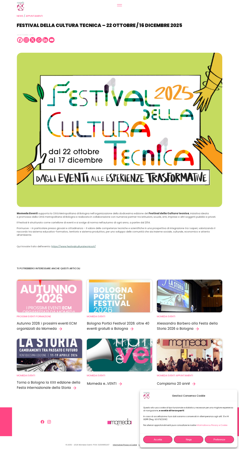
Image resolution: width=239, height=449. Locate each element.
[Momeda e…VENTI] (119, 355)
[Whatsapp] (39, 40)
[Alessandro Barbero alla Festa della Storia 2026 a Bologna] (189, 296)
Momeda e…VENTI (102, 383)
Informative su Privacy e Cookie (211, 425)
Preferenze (219, 439)
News (20, 16)
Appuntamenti (34, 16)
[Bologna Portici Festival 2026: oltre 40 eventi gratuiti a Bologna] (119, 296)
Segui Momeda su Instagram (49, 422)
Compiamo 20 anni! (173, 383)
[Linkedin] (45, 40)
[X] (32, 40)
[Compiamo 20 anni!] (189, 355)
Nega (189, 439)
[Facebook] (20, 40)
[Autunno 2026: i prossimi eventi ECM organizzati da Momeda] (49, 296)
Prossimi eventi (26, 316)
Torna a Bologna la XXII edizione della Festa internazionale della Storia (48, 385)
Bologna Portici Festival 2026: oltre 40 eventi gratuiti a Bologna (118, 326)
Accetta (158, 439)
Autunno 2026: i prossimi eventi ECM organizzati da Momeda (47, 326)
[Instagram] (26, 40)
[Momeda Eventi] (29, 6)
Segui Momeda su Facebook (42, 422)
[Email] (51, 40)
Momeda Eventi (96, 316)
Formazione (43, 316)
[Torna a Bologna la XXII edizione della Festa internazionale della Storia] (49, 355)
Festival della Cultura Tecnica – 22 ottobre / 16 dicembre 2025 (99, 25)
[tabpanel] (119, 130)
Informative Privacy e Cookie (125, 445)
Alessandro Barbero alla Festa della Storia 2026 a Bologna (187, 326)
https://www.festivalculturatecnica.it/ (73, 246)
